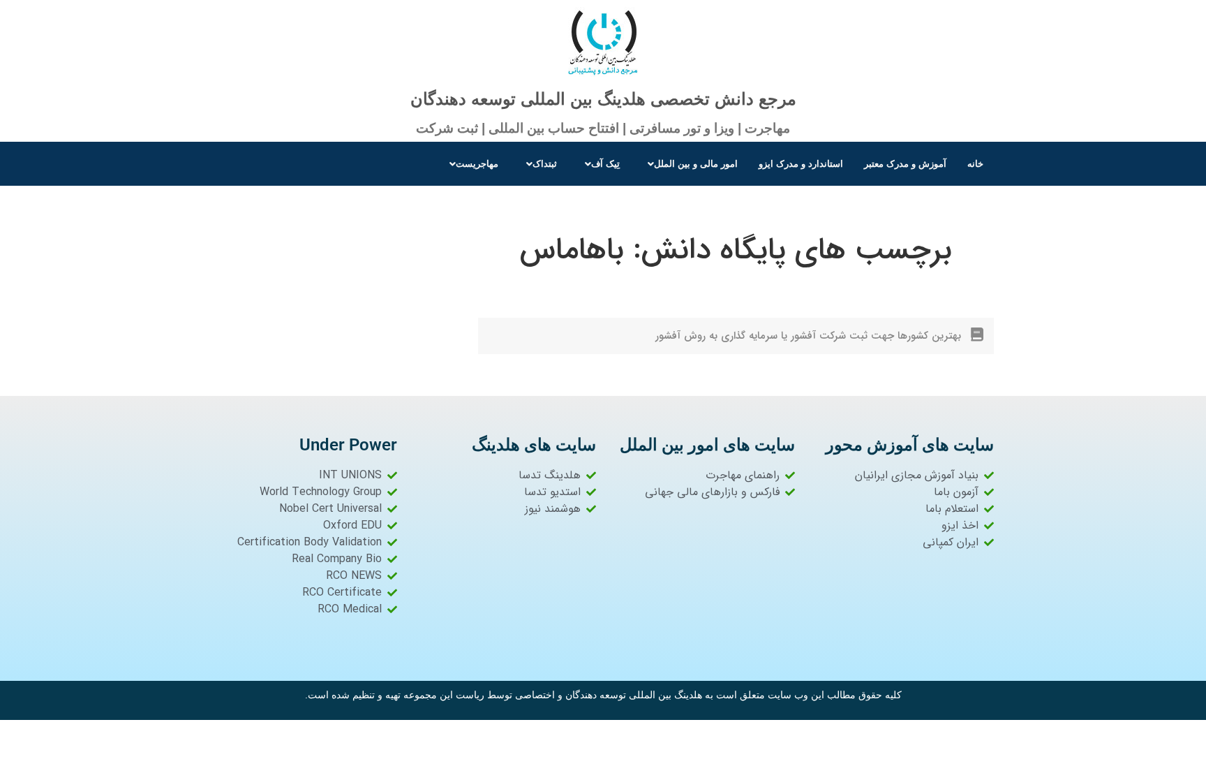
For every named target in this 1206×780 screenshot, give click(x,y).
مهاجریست (477, 164)
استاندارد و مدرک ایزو (801, 164)
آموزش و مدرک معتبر (905, 164)
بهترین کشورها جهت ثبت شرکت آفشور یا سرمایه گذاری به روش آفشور (808, 336)
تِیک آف (605, 164)
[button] (689, 164)
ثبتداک (545, 164)
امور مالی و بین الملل (696, 164)
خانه (975, 164)
